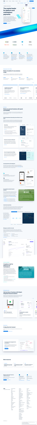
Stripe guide (5, 198)
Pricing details (28, 380)
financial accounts (29, 58)
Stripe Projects (20, 418)
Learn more (5, 129)
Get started (6, 348)
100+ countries (19, 166)
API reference (20, 415)
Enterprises (20, 389)
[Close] (36, 422)
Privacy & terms (28, 393)
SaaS (19, 399)
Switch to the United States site (25, 423)
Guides (27, 389)
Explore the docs (10, 331)
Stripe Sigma (12, 407)
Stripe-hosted (23, 124)
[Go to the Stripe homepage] (4, 388)
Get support (28, 406)
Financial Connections (13, 398)
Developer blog (20, 419)
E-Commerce (20, 392)
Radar (5, 345)
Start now (5, 23)
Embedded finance (21, 393)
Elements (12, 397)
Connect (12, 395)
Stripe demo (5, 199)
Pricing (11, 389)
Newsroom (28, 402)
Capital (12, 392)
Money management (21, 397)
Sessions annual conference (29, 392)
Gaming (19, 401)
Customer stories (28, 390)
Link (11, 401)
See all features (5, 237)
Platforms (20, 398)
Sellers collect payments (14, 211)
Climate (12, 394)
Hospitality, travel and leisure (22, 402)
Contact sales (8, 23)
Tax (11, 408)
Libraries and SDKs (21, 417)
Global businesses (21, 395)
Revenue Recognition (13, 406)
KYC (4, 276)
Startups (20, 390)
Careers (27, 401)
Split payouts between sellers (27, 211)
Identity (12, 399)
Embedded (27, 124)
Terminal (11, 196)
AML (6, 276)
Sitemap (27, 396)
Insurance (20, 403)
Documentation (20, 414)
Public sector (20, 406)
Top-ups (32, 211)
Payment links (12, 403)
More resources (28, 398)
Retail (19, 407)
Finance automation (21, 394)
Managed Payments (13, 402)
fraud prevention (13, 57)
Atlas (11, 390)
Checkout (12, 393)
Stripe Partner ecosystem (21, 411)
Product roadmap (28, 400)
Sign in (27, 408)
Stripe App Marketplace (21, 410)
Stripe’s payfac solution (21, 380)
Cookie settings (28, 397)
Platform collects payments (21, 211)
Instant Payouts (31, 57)
